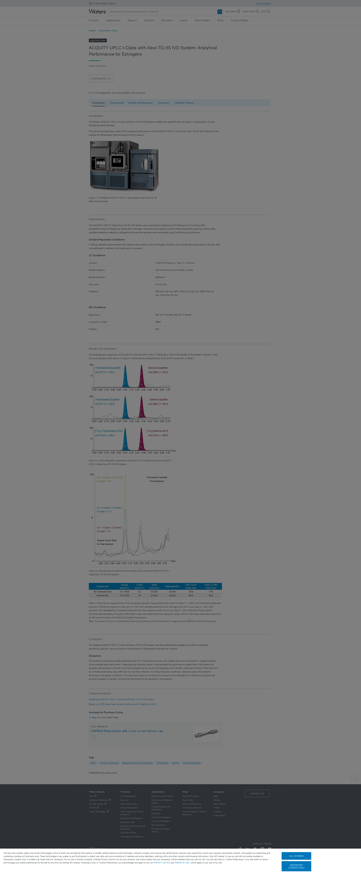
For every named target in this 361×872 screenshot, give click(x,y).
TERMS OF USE (182, 862)
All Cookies (296, 855)
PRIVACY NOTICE (162, 862)
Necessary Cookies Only (296, 866)
